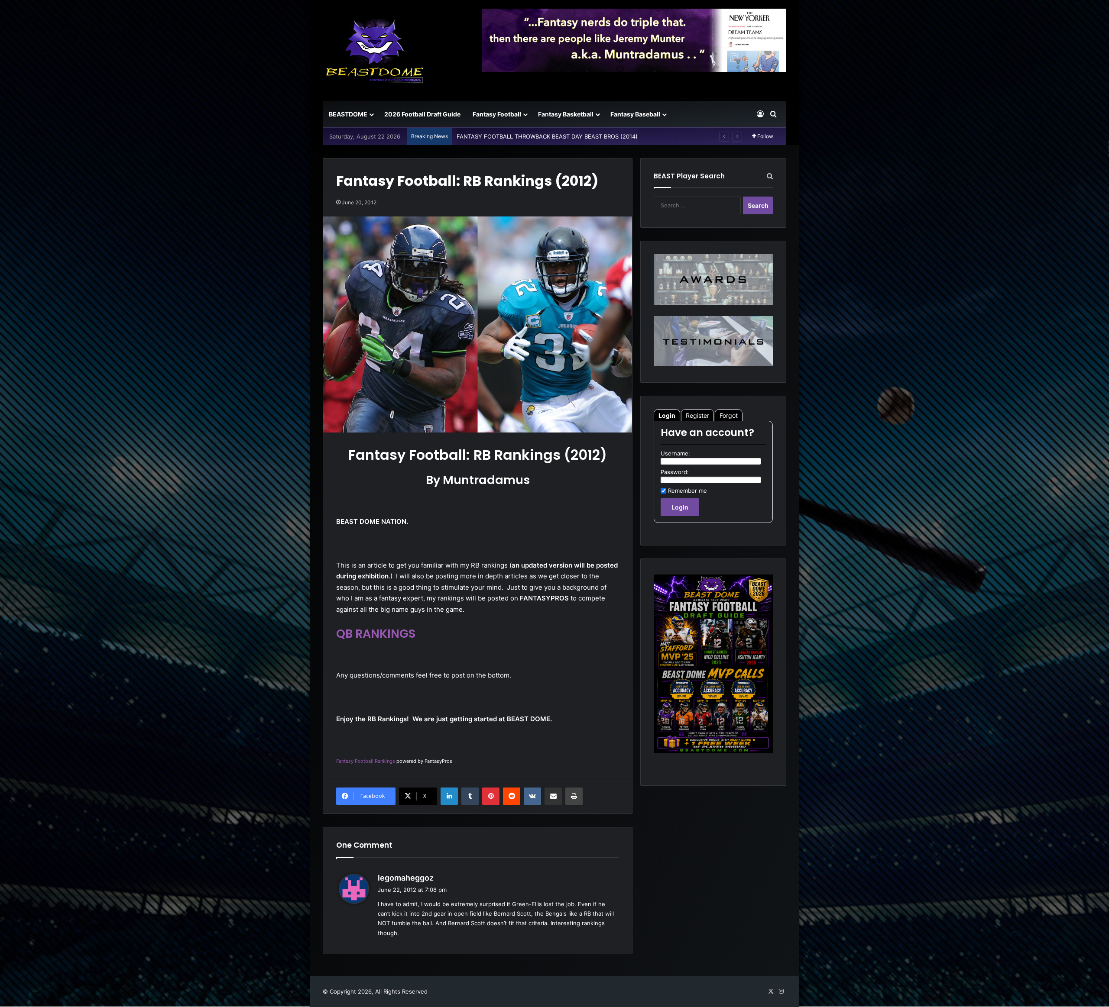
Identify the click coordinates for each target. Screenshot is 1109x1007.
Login (666, 415)
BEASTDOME (348, 114)
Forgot (729, 415)
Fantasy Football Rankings (365, 761)
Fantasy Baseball (635, 114)
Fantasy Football (497, 114)
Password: (675, 471)
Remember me (687, 490)
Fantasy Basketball (565, 114)
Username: (675, 453)
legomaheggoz (406, 877)
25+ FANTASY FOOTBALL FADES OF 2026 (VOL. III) (526, 136)
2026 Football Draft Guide (422, 114)
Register (697, 415)
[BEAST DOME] (375, 50)
